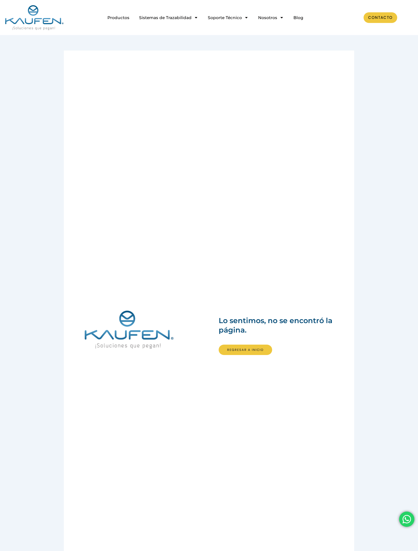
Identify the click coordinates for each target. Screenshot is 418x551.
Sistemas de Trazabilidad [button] (165, 17)
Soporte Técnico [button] (225, 17)
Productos (118, 17)
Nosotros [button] (267, 17)
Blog (298, 17)
